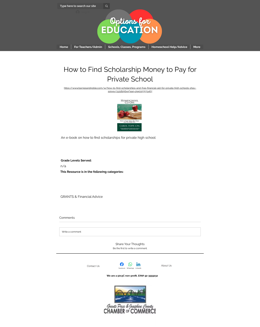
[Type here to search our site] (106, 6)
